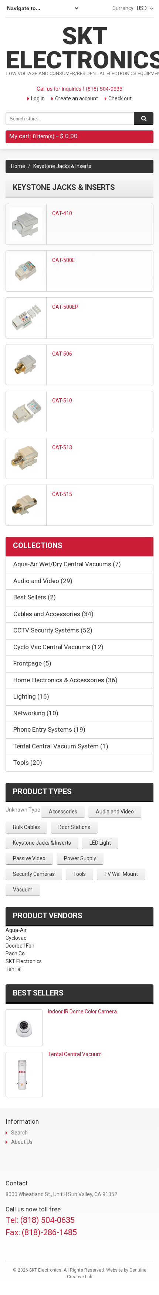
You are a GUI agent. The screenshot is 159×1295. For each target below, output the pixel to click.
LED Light (100, 843)
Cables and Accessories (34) (53, 614)
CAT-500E (63, 260)
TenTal (13, 969)
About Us (22, 1142)
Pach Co (15, 953)
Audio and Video (115, 812)
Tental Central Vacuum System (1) (60, 746)
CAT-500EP (65, 307)
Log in (38, 98)
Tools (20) (27, 762)
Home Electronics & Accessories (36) (65, 680)
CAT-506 (62, 354)
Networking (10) (35, 713)
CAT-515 (62, 494)
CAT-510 (62, 401)
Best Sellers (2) (34, 597)
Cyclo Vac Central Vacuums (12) (58, 647)
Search (19, 1133)
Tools (79, 874)
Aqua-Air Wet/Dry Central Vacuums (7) (67, 564)
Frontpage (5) (32, 663)
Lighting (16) (31, 696)
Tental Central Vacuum (75, 1054)
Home (18, 166)
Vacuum (23, 890)
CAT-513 (62, 447)
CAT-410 (62, 213)
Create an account (76, 98)
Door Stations (74, 827)
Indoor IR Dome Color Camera (82, 1011)
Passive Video (29, 858)
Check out (120, 98)
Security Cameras (34, 874)
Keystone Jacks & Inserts (42, 843)
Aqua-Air (16, 930)
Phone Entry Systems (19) (49, 729)
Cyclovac (16, 938)
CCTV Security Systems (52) (52, 630)
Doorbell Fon (20, 946)
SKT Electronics (24, 961)
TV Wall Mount (121, 874)
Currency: (123, 8)
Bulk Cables (26, 827)
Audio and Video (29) (42, 581)
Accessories (63, 812)
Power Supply (80, 858)
